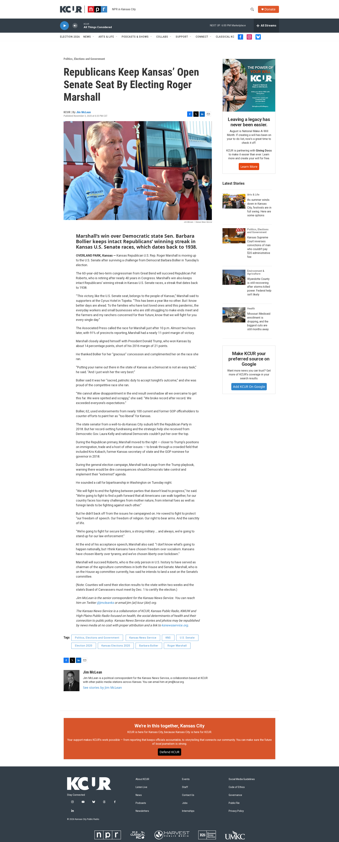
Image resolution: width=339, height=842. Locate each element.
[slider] (80, 25)
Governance (235, 795)
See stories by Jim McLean (102, 687)
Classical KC (225, 36)
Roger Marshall (177, 645)
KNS (168, 637)
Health (251, 308)
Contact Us (188, 795)
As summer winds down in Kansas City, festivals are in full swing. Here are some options (259, 207)
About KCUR (142, 779)
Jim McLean (83, 112)
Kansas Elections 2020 (116, 645)
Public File (234, 803)
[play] (64, 26)
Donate (269, 9)
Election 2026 (70, 36)
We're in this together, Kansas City (169, 725)
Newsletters (142, 811)
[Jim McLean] (71, 680)
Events (186, 779)
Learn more (248, 166)
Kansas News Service (142, 637)
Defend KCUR (169, 752)
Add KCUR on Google (249, 386)
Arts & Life (106, 36)
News (87, 36)
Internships (188, 811)
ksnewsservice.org (175, 625)
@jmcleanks (105, 602)
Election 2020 (83, 645)
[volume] (75, 26)
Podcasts (141, 803)
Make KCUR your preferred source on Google (248, 359)
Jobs (185, 803)
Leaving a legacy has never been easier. (249, 122)
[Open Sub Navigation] (93, 36)
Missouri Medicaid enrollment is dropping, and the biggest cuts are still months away (258, 321)
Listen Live (141, 787)
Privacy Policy (236, 811)
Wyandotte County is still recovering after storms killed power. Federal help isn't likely (259, 286)
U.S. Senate (187, 637)
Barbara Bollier (148, 645)
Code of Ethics (237, 787)
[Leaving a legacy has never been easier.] (249, 85)
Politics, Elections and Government (84, 59)
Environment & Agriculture (255, 272)
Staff (185, 787)
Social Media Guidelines (242, 779)
